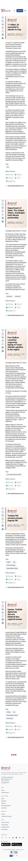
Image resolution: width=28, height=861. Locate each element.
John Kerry (17, 296)
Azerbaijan (9, 296)
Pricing (3, 814)
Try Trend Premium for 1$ (15, 186)
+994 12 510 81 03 (5, 780)
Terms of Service (5, 822)
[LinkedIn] (19, 837)
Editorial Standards (5, 805)
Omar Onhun (10, 718)
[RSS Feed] (23, 837)
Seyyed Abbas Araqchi (12, 568)
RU (17, 855)
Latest (2, 790)
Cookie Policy (4, 829)
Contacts (3, 803)
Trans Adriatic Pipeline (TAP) (14, 474)
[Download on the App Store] (6, 844)
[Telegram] (16, 837)
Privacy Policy (4, 824)
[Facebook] (6, 837)
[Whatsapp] (2, 837)
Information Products (6, 816)
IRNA (16, 645)
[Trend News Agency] (5, 768)
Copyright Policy (5, 827)
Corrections (4, 808)
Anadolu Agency (15, 544)
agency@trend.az (5, 782)
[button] (2, 17)
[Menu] (25, 10)
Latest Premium (5, 792)
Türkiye (8, 562)
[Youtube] (13, 837)
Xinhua (7, 66)
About (2, 798)
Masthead (3, 801)
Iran (14, 562)
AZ (14, 855)
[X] (9, 837)
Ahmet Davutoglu (11, 565)
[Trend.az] (5, 10)
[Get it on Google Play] (17, 844)
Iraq (8, 167)
